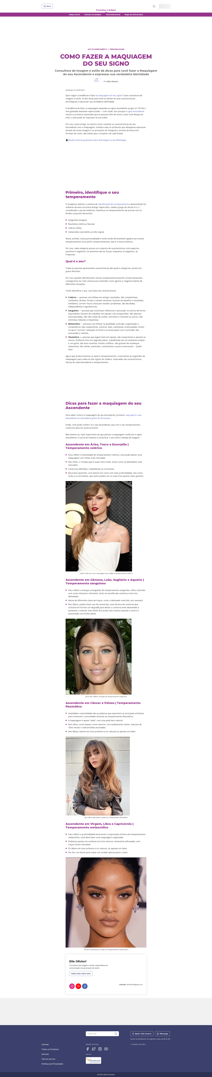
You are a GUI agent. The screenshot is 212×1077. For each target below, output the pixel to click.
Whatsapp (164, 1034)
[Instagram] (72, 986)
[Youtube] (106, 1049)
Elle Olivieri (112, 82)
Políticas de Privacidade (52, 1064)
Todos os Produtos (50, 1049)
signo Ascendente (135, 111)
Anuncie (45, 1054)
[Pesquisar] (154, 6)
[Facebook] (85, 986)
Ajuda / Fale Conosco (143, 1034)
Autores (45, 1044)
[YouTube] (78, 986)
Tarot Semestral (113, 15)
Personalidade (117, 49)
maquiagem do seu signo (110, 95)
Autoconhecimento (97, 49)
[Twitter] (94, 1049)
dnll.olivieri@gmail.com (135, 984)
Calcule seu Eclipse (92, 15)
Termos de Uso (48, 1059)
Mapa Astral (74, 15)
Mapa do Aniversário (134, 15)
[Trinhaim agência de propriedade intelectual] (93, 1063)
